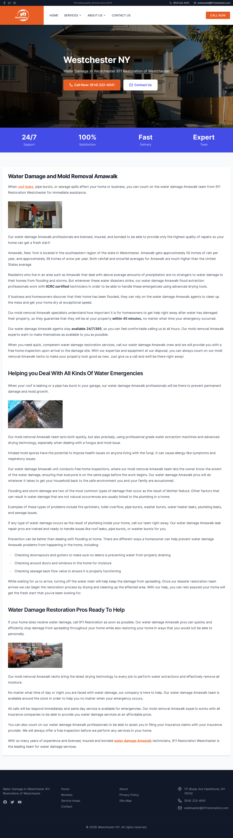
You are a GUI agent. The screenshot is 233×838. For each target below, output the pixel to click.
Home (65, 789)
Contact (66, 806)
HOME (54, 15)
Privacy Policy (129, 795)
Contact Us (143, 85)
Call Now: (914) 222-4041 (94, 85)
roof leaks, (26, 187)
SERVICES (71, 15)
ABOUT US (95, 15)
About (123, 789)
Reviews (66, 795)
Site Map (125, 800)
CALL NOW (218, 15)
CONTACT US (121, 15)
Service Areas (70, 800)
